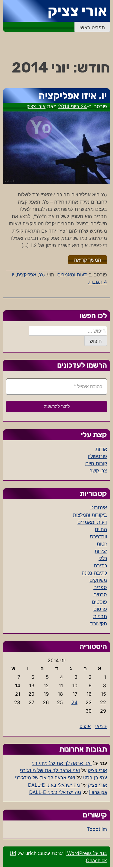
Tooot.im (97, 829)
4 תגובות (97, 282)
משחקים (98, 580)
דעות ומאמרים (72, 275)
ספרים (100, 587)
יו (13, 275)
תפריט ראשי (92, 27)
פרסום (100, 609)
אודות (101, 449)
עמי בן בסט (95, 778)
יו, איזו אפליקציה (73, 95)
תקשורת (98, 623)
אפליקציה (26, 275)
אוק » (85, 726)
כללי (103, 558)
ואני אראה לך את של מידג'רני (62, 763)
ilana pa (98, 792)
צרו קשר (98, 471)
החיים (101, 529)
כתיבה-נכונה (94, 573)
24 (74, 702)
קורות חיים (96, 463)
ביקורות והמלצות (90, 515)
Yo (42, 275)
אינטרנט (98, 507)
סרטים (100, 594)
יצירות (101, 551)
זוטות (102, 544)
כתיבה (100, 565)
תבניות (100, 616)
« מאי (101, 726)
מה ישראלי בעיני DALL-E (54, 785)
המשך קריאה (84, 259)
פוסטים (99, 602)
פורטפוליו (97, 456)
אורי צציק (77, 10)
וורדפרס (98, 536)
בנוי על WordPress (86, 853)
